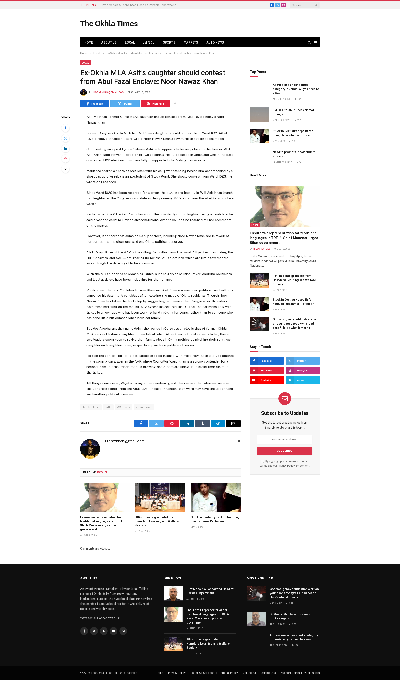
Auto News (215, 42)
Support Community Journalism (300, 672)
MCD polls (124, 407)
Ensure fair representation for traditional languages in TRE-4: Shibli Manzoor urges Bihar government (148, 5)
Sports (169, 42)
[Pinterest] (65, 158)
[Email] (65, 169)
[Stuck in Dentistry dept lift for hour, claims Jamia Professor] (216, 497)
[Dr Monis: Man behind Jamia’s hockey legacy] (256, 619)
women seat (144, 407)
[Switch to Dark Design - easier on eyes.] (309, 42)
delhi (108, 407)
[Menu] (315, 42)
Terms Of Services (202, 672)
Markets (191, 42)
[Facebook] (65, 128)
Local (130, 42)
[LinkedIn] (65, 148)
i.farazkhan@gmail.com (108, 92)
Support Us (268, 672)
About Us (109, 42)
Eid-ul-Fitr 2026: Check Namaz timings (294, 112)
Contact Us (250, 672)
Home (88, 42)
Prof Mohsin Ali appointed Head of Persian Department (210, 591)
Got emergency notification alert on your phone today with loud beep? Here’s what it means (295, 323)
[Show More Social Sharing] (175, 104)
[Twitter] (65, 138)
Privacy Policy (286, 465)
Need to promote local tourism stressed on (294, 154)
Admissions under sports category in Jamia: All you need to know (296, 89)
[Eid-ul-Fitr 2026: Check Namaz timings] (259, 115)
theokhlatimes (261, 249)
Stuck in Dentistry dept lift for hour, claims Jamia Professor (215, 519)
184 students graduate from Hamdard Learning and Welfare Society (157, 521)
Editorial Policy (228, 672)
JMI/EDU (149, 42)
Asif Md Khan (91, 407)
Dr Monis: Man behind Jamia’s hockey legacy (290, 616)
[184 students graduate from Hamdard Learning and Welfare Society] (160, 497)
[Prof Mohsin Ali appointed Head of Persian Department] (173, 593)
